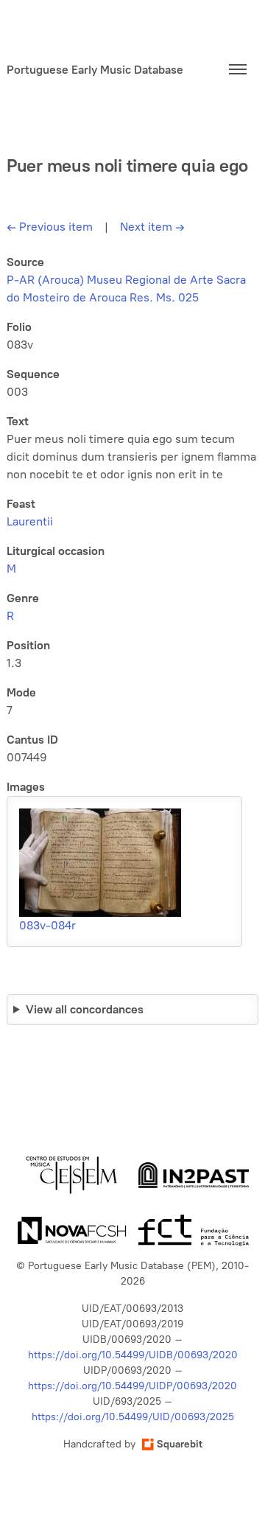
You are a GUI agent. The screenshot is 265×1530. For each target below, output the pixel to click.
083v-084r (47, 925)
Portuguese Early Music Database (95, 70)
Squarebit (179, 1444)
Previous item (50, 227)
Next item (152, 227)
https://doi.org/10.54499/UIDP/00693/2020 (132, 1386)
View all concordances (85, 1009)
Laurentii (30, 521)
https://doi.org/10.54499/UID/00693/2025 (133, 1417)
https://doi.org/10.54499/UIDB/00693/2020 (133, 1355)
